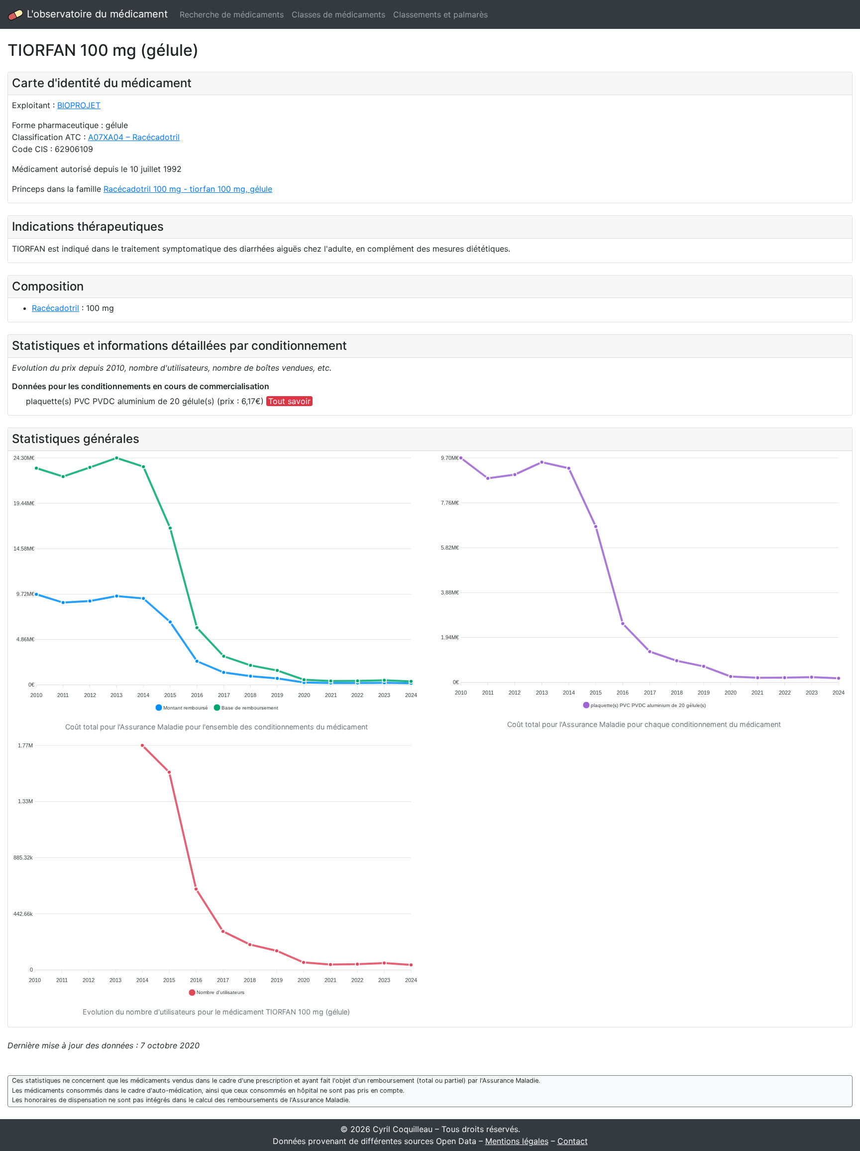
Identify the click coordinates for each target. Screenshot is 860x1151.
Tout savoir (289, 401)
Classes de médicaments (338, 14)
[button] (181, 708)
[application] (216, 583)
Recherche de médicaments (232, 14)
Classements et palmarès (440, 14)
